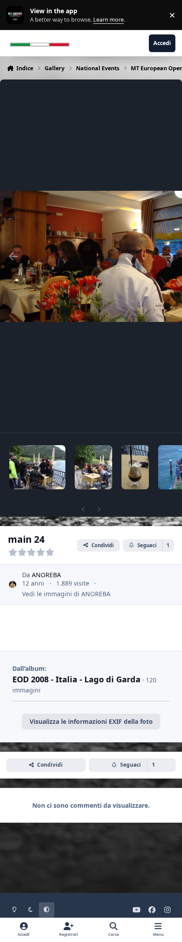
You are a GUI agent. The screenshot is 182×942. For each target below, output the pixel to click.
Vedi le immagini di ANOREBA (66, 594)
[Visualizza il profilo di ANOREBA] (12, 584)
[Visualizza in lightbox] (91, 256)
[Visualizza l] (37, 467)
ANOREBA (46, 575)
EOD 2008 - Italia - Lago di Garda (76, 679)
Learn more (17, 15)
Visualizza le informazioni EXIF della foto (91, 721)
